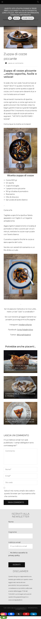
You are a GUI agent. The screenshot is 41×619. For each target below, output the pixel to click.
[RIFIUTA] (38, 14)
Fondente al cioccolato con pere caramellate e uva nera (19, 421)
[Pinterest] (26, 614)
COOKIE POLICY (27, 18)
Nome (11, 522)
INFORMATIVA (32, 607)
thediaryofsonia (25, 325)
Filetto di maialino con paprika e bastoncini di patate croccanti (20, 368)
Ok (10, 18)
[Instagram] (3, 614)
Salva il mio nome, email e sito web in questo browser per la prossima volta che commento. (19, 493)
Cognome (12, 532)
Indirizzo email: (14, 542)
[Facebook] (11, 614)
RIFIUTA (16, 18)
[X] (18, 614)
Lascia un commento (15, 63)
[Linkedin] (33, 614)
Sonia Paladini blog (25, 330)
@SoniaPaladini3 (24, 335)
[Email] (3, 617)
